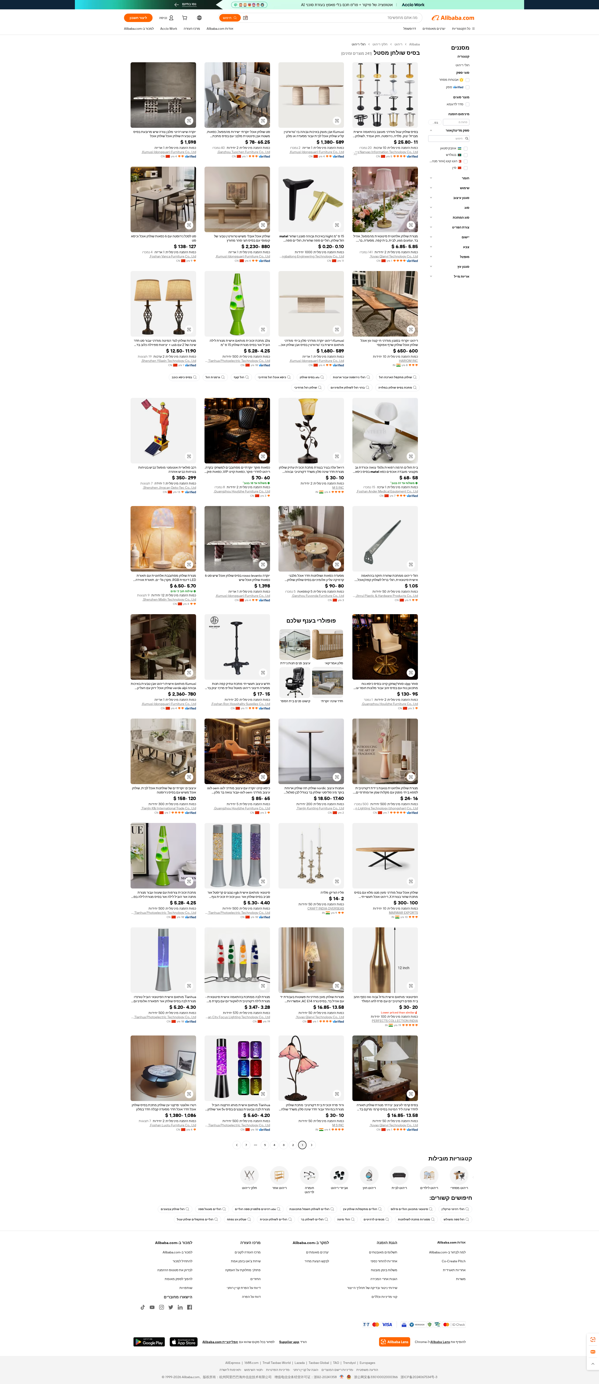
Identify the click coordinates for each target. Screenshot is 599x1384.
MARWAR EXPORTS (403, 912)
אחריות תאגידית (454, 1270)
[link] (593, 1339)
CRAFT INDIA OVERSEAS (325, 908)
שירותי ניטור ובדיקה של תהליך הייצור (372, 1288)
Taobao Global (319, 1363)
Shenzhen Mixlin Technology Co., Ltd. (169, 599)
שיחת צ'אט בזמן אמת (246, 1261)
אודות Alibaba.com (451, 1242)
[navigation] (448, 595)
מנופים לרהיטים (374, 1219)
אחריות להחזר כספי (383, 1261)
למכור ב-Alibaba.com (177, 1252)
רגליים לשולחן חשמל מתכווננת (309, 1209)
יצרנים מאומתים (317, 1252)
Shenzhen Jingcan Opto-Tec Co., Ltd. (169, 487)
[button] (245, 18)
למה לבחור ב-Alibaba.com (447, 1252)
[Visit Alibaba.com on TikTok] (143, 1307)
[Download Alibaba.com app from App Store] (184, 1342)
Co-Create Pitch (454, 1261)
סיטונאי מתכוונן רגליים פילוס (409, 1209)
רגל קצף (239, 377)
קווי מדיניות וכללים (384, 1297)
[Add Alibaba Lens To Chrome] (394, 1342)
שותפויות (185, 1288)
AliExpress (232, 1363)
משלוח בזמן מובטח (384, 1270)
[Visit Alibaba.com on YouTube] (152, 1307)
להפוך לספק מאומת (178, 1279)
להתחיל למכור (182, 1261)
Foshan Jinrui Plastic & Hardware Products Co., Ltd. (385, 596)
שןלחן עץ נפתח (236, 1219)
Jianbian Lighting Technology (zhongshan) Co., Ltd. (385, 808)
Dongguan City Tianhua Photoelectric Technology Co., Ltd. (237, 361)
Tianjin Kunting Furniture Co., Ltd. (320, 808)
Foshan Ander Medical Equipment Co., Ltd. (387, 491)
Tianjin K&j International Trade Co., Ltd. (168, 808)
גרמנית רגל (213, 377)
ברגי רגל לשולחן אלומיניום (348, 387)
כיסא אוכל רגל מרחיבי (272, 377)
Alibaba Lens (440, 1342)
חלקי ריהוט (380, 44)
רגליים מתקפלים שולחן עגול (195, 1219)
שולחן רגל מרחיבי (305, 387)
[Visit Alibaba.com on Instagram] (161, 1307)
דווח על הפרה (251, 1297)
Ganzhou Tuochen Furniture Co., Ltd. (243, 152)
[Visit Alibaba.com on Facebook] (189, 1307)
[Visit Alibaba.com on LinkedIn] (180, 1307)
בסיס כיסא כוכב (182, 377)
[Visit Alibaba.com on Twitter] (171, 1307)
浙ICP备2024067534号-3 (419, 1377)
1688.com (251, 1363)
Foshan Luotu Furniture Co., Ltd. (173, 1125)
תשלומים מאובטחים (383, 1252)
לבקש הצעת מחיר (317, 1261)
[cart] (184, 18)
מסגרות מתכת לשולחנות (414, 1219)
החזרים (255, 1279)
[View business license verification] (342, 1377)
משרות (461, 1279)
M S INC (338, 487)
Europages (367, 1363)
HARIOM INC (408, 361)
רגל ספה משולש (454, 1219)
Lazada (300, 1363)
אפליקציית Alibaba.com (220, 1342)
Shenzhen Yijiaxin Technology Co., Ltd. (168, 361)
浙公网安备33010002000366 (376, 1377)
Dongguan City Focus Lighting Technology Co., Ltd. (237, 1017)
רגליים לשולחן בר (312, 1219)
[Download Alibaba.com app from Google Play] (149, 1342)
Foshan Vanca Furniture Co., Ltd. (172, 256)
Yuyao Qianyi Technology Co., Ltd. (393, 256)
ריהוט (398, 44)
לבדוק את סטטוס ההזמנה (174, 1270)
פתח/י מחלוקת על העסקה (243, 1270)
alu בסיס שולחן (309, 377)
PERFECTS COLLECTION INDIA (395, 1021)
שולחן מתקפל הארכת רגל (395, 377)
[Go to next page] (237, 1145)
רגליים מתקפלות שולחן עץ (360, 1209)
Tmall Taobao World (277, 1363)
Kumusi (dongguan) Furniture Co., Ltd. (316, 152)
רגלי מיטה (343, 1219)
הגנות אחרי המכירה (383, 1279)
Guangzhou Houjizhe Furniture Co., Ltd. (242, 491)
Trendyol (349, 1363)
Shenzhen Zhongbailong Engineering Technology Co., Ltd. (311, 256)
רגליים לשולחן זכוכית (273, 1219)
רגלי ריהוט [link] (358, 44)
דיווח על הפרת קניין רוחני (244, 1288)
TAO (336, 1363)
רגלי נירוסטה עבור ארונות (349, 377)
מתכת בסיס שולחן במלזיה (395, 387)
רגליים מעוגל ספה (209, 1209)
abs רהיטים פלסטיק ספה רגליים (255, 1209)
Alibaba (414, 44)
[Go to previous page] (311, 1145)
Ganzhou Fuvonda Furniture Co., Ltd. (318, 596)
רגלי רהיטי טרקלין (453, 1209)
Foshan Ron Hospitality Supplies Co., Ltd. (240, 704)
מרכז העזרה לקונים (248, 1252)
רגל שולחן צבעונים (173, 1209)
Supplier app (289, 1342)
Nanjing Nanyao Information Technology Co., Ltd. (385, 152)
